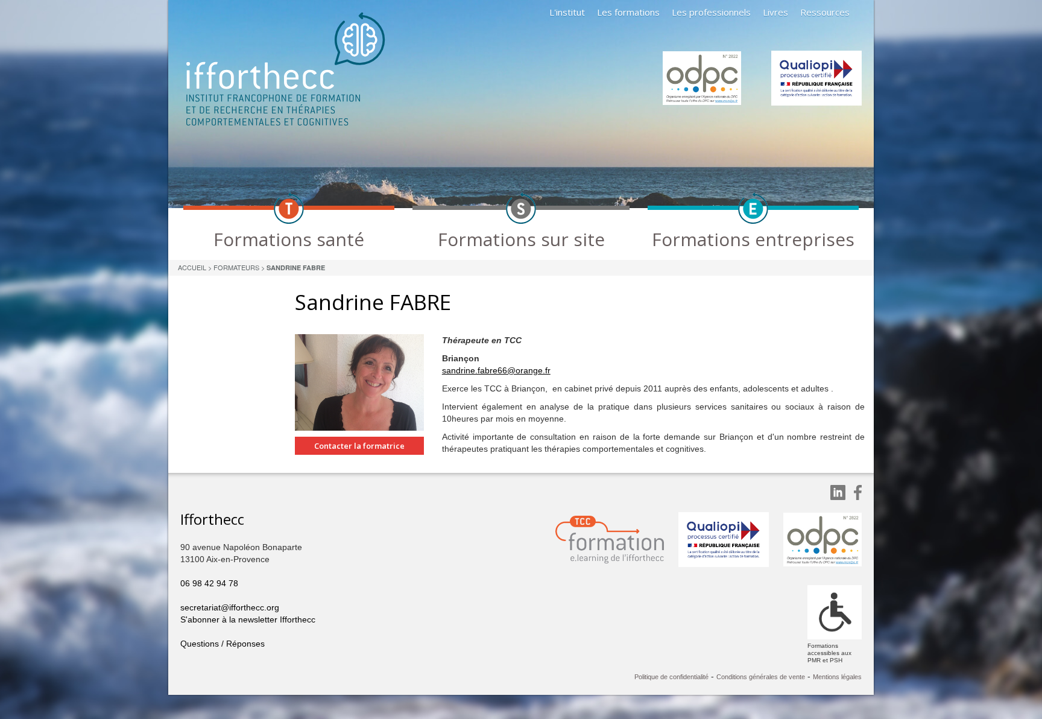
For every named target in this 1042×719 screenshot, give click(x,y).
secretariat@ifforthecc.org (229, 607)
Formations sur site (521, 239)
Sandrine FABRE (296, 267)
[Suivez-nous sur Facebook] (858, 492)
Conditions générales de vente (760, 676)
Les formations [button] (628, 12)
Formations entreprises (753, 239)
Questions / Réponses (222, 643)
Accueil (192, 267)
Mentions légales (837, 676)
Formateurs (236, 267)
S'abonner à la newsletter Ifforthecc (247, 619)
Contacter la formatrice (359, 445)
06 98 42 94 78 (209, 583)
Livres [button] (775, 12)
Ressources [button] (825, 12)
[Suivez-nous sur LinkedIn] (837, 492)
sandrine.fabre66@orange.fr (496, 370)
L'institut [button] (567, 12)
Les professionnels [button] (711, 12)
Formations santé (288, 239)
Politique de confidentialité (671, 676)
